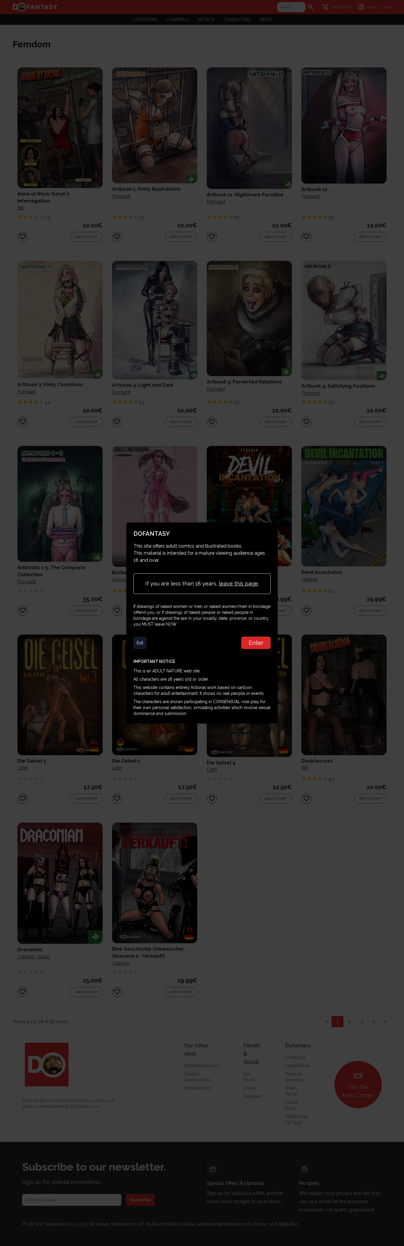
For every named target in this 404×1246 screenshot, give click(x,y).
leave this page (238, 583)
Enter (256, 642)
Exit (140, 642)
